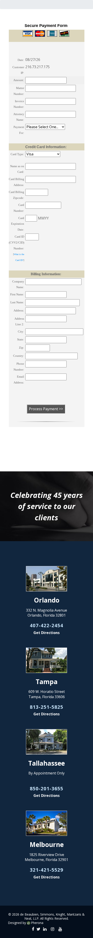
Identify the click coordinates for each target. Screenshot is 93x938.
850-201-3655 (46, 788)
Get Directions (46, 632)
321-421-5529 (46, 870)
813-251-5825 (46, 707)
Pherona (37, 923)
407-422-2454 (46, 625)
